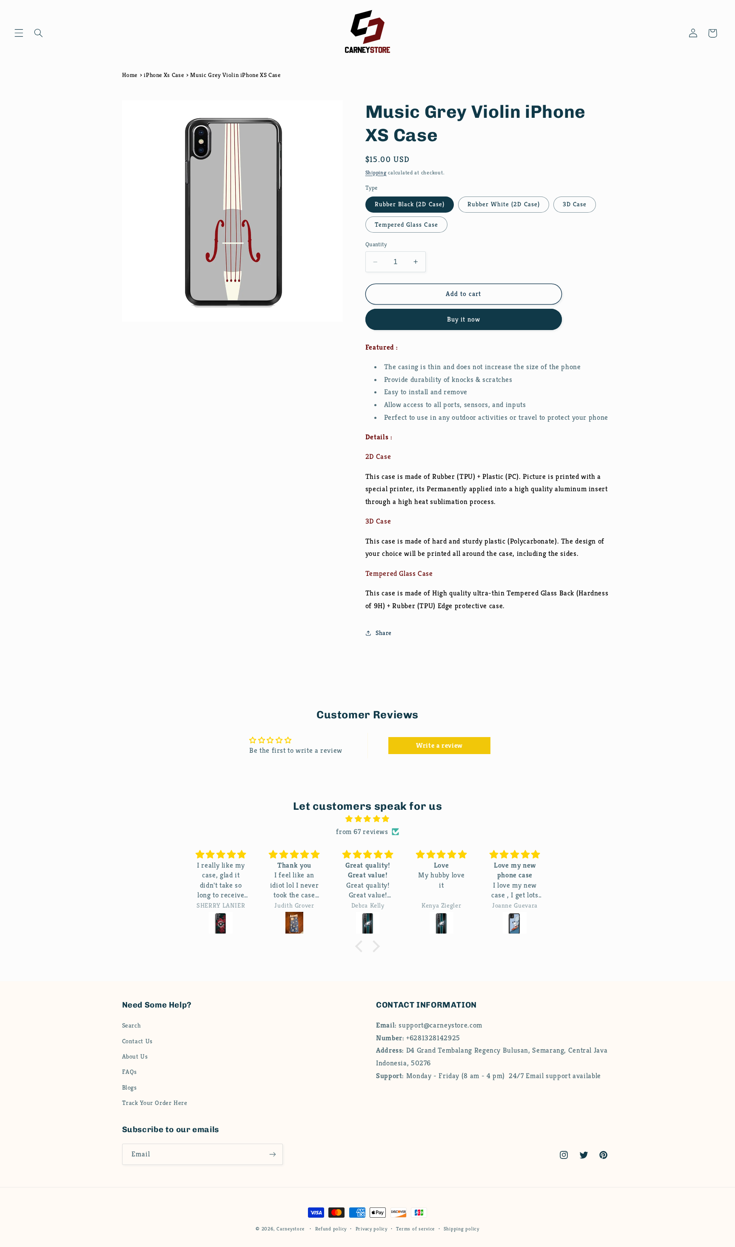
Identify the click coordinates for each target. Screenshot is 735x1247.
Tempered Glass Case (406, 224)
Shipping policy (461, 1229)
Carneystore (290, 1229)
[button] (18, 33)
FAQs (129, 1072)
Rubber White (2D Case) (503, 204)
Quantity (376, 244)
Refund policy (331, 1229)
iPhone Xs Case (164, 75)
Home (130, 75)
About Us (135, 1056)
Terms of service (415, 1229)
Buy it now (464, 319)
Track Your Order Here (155, 1103)
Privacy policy (371, 1229)
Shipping (376, 172)
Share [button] (384, 633)
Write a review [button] (439, 745)
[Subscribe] (272, 1154)
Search (131, 1025)
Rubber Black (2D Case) (409, 204)
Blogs (129, 1087)
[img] (367, 819)
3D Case (575, 204)
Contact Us (137, 1041)
